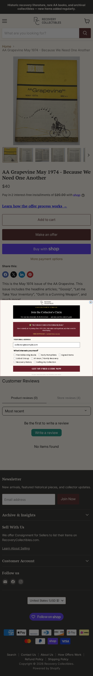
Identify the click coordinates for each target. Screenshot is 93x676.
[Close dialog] (90, 302)
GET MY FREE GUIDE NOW (46, 368)
